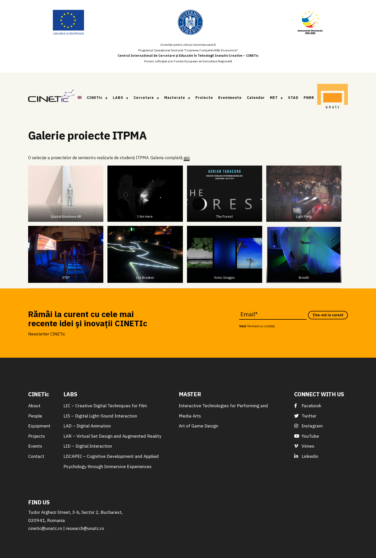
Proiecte (204, 97)
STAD (293, 97)
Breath (304, 277)
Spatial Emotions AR (66, 216)
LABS (118, 97)
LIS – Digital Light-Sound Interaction (100, 416)
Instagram (312, 426)
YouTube (310, 436)
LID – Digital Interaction (87, 446)
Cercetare (144, 97)
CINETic (95, 97)
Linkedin (309, 456)
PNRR (309, 97)
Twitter (308, 416)
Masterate (174, 97)
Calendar (256, 97)
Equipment (39, 426)
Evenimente (230, 97)
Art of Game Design (198, 426)
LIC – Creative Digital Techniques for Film (105, 406)
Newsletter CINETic (46, 333)
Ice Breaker (145, 277)
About (34, 406)
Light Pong (304, 216)
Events (35, 446)
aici (187, 157)
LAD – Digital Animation (87, 426)
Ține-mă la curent (328, 315)
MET (274, 97)
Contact (36, 456)
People (35, 416)
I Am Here (145, 216)
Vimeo (307, 446)
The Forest (224, 216)
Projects (36, 436)
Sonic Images (224, 277)
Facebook (311, 406)
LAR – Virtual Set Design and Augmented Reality (112, 436)
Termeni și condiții (261, 326)
